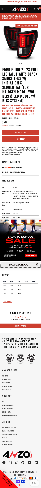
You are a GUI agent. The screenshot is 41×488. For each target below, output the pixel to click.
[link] (20, 240)
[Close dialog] (40, 221)
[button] (20, 265)
